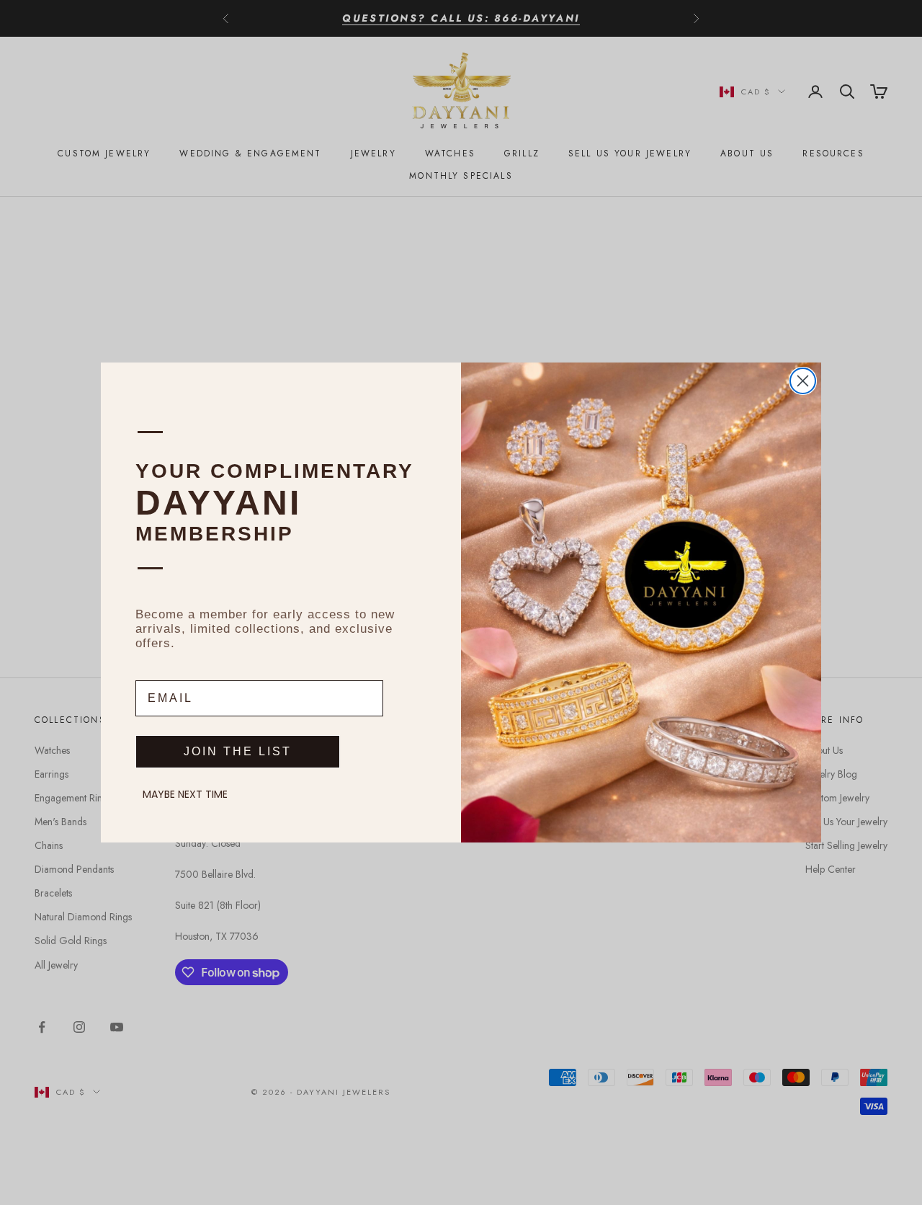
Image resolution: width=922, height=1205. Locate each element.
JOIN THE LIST (238, 751)
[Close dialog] (802, 380)
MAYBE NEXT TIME (185, 794)
